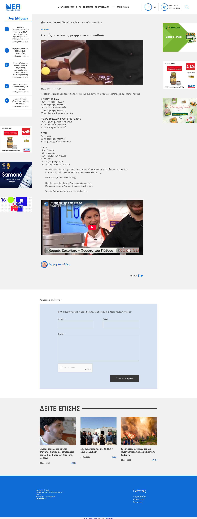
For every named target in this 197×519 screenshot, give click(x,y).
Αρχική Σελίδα (139, 496)
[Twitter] (141, 276)
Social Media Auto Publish (90, 518)
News (78, 7)
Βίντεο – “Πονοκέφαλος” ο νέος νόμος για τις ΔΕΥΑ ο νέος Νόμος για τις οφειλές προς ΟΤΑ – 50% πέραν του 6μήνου (20, 33)
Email (106, 319)
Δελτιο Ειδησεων (66, 7)
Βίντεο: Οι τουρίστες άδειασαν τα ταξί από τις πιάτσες (20, 86)
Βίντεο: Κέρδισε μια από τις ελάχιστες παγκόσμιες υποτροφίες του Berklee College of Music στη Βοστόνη (20, 69)
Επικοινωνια (123, 7)
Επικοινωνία (138, 499)
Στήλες (48, 22)
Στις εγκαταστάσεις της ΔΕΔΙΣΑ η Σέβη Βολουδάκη (20, 51)
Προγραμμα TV (102, 7)
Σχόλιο (61, 334)
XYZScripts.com (109, 518)
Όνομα (61, 319)
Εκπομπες (88, 7)
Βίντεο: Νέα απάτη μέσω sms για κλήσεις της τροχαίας (20, 101)
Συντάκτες (138, 502)
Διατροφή (57, 22)
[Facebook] (138, 276)
